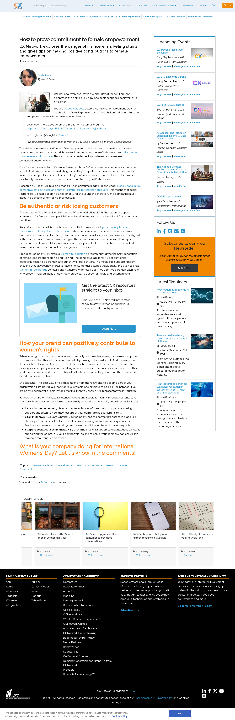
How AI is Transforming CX (79, 674)
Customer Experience (128, 16)
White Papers (39, 600)
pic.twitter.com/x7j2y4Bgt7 (89, 128)
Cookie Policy (71, 609)
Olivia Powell (45, 75)
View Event (196, 66)
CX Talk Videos (40, 586)
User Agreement (73, 600)
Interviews (12, 591)
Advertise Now (130, 610)
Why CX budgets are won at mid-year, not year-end (187, 536)
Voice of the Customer (200, 16)
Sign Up (227, 5)
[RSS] (204, 696)
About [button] (201, 5)
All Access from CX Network (80, 628)
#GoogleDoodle (74, 108)
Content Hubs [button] (105, 5)
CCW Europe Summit (169, 196)
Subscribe (46, 482)
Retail (80, 465)
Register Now (164, 66)
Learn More (109, 328)
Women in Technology (33, 269)
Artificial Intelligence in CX (36, 16)
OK (179, 713)
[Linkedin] (159, 232)
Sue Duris (176, 555)
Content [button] (88, 5)
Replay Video (71, 647)
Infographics (13, 605)
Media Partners (72, 642)
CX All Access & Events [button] (163, 5)
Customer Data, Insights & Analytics (93, 16)
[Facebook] (165, 232)
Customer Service (175, 16)
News (34, 591)
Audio (9, 586)
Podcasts (11, 595)
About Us (68, 591)
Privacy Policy (164, 698)
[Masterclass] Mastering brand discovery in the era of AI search (172, 338)
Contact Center (62, 16)
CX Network (33, 555)
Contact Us (70, 582)
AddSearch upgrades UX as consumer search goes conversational (88, 538)
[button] (15, 534)
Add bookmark (30, 61)
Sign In (215, 5)
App (8, 582)
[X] (216, 691)
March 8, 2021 (67, 135)
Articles (35, 582)
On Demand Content (76, 656)
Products (68, 669)
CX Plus (143, 5)
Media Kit (68, 595)
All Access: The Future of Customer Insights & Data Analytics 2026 (171, 136)
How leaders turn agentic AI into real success (173, 291)
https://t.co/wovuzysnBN (43, 128)
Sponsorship (187, 5)
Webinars (11, 600)
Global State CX (126, 5)
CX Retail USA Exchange (171, 104)
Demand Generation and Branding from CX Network (87, 663)
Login (34, 482)
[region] (117, 714)
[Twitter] (170, 232)
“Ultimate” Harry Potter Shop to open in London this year (42, 536)
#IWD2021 (66, 128)
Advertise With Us (73, 586)
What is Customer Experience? (81, 619)
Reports (36, 595)
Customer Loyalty (153, 16)
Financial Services (65, 465)
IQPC (132, 690)
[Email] (177, 232)
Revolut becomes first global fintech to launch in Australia (137, 536)
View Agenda (181, 66)
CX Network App (73, 614)
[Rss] (183, 232)
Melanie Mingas (83, 555)
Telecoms (110, 465)
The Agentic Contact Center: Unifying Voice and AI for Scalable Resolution (172, 169)
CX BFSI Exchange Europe (171, 76)
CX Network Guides (75, 623)
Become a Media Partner (78, 605)
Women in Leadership (73, 253)
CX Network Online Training (80, 633)
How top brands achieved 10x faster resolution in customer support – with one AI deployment (172, 388)
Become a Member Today (79, 637)
